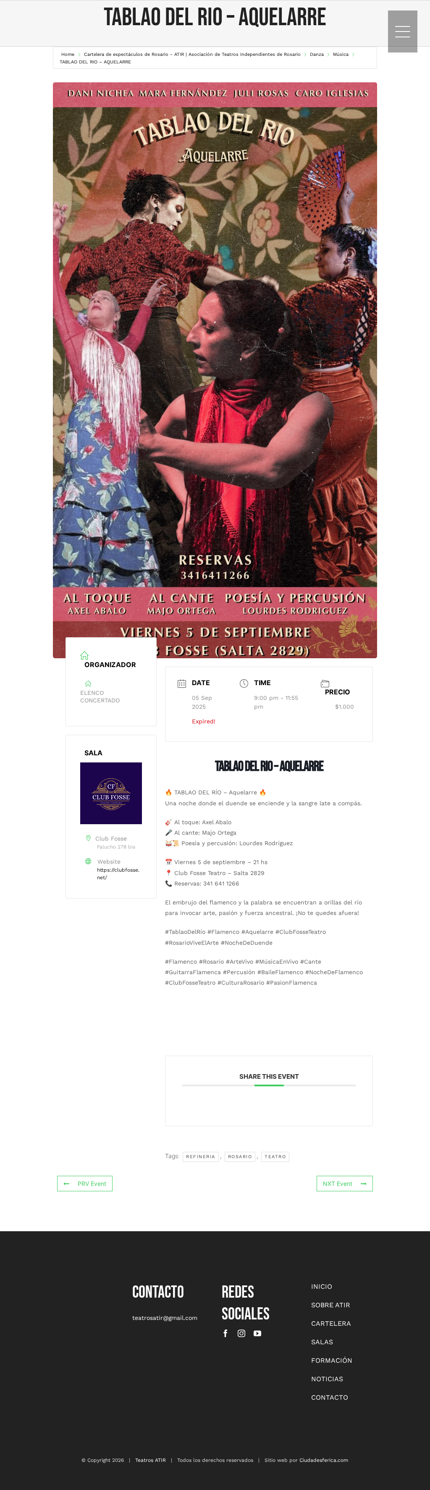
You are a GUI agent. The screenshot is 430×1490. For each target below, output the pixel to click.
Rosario (240, 1156)
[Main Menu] (402, 32)
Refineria (200, 1156)
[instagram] (241, 1333)
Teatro (275, 1156)
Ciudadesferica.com (323, 1460)
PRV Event (92, 1183)
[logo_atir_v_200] (64, 1284)
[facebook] (225, 1333)
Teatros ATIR (150, 1460)
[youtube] (257, 1333)
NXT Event (337, 1183)
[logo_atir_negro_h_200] (71, 11)
